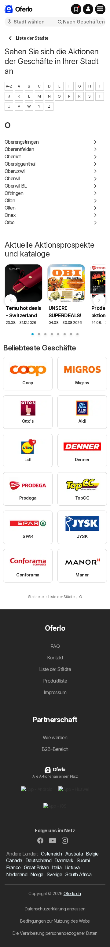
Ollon (10, 200)
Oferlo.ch (72, 893)
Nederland (16, 874)
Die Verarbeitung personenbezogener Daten (55, 933)
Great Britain (36, 867)
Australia (74, 854)
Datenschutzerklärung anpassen (55, 908)
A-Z (9, 86)
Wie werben (55, 737)
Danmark (63, 860)
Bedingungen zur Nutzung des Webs (55, 921)
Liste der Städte (55, 669)
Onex (10, 215)
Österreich (51, 854)
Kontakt (55, 658)
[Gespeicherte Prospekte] (76, 9)
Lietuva (71, 867)
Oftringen (14, 193)
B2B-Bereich (55, 749)
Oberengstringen (21, 142)
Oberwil (12, 178)
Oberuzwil (15, 171)
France (13, 867)
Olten (10, 208)
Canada (14, 860)
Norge (36, 874)
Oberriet (13, 156)
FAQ (55, 646)
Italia (56, 867)
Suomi (83, 860)
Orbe (10, 222)
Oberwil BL (16, 186)
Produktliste (55, 681)
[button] (88, 9)
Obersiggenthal (20, 164)
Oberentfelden (19, 149)
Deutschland (38, 860)
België (92, 854)
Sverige (54, 874)
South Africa (78, 874)
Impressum (55, 692)
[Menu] (100, 9)
